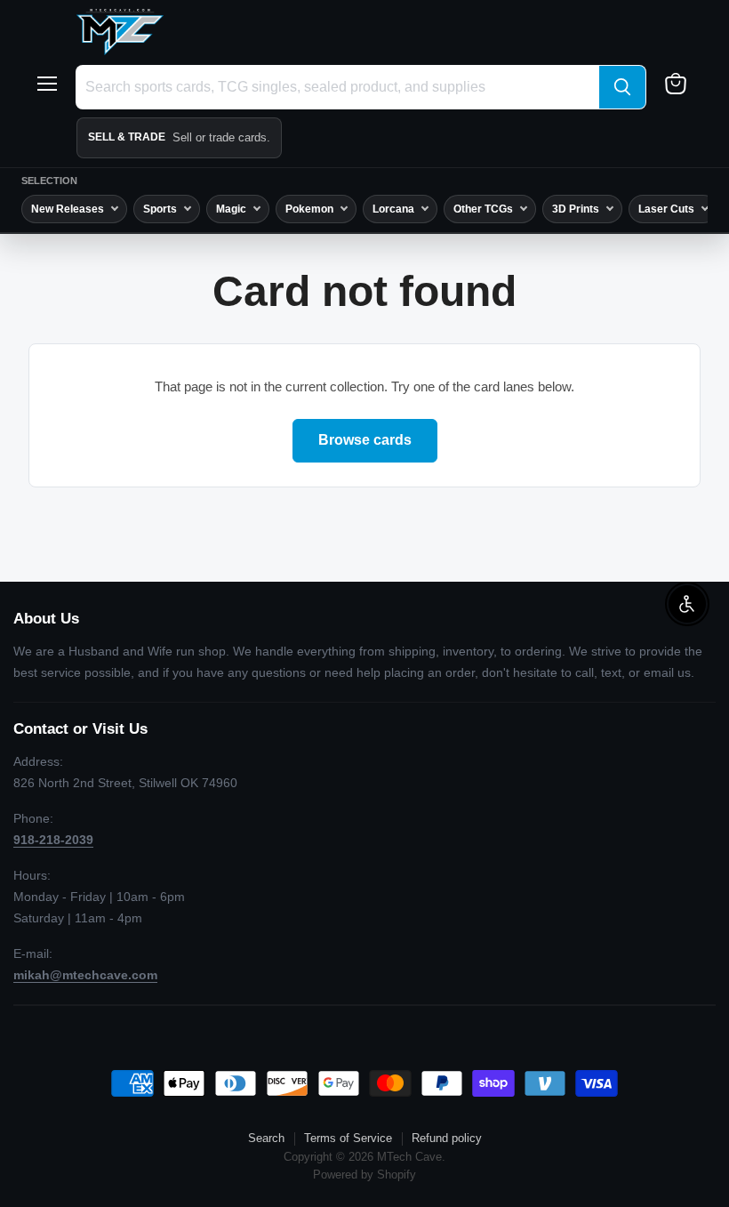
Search (266, 1138)
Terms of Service (348, 1138)
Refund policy (447, 1138)
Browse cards (365, 439)
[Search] (622, 87)
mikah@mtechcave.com (85, 975)
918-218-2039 (53, 840)
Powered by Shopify (364, 1174)
